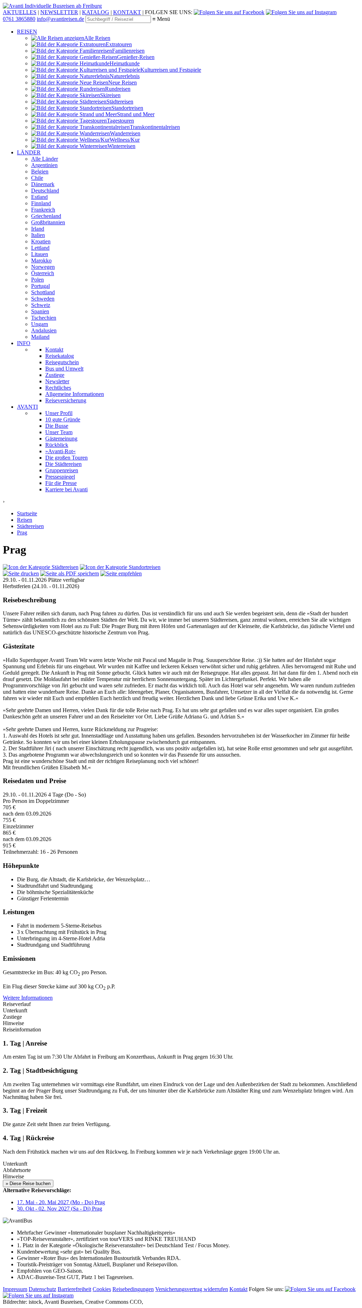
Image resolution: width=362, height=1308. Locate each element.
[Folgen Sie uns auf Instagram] (301, 12)
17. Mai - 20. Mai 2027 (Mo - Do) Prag (61, 1202)
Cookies (102, 1289)
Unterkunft (15, 1164)
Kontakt (238, 1289)
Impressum (15, 1289)
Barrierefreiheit (74, 1289)
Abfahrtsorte (17, 1170)
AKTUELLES (19, 12)
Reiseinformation (22, 1029)
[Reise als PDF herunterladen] (69, 573)
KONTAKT (127, 12)
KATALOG (95, 12)
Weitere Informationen (28, 998)
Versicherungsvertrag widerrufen (191, 1289)
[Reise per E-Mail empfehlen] (121, 573)
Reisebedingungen (133, 1289)
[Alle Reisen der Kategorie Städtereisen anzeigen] (40, 567)
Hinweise (13, 1176)
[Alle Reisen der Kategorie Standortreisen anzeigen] (120, 567)
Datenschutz (42, 1289)
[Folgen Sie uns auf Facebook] (229, 12)
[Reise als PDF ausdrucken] (21, 573)
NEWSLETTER (59, 12)
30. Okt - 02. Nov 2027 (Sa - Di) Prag (59, 1209)
